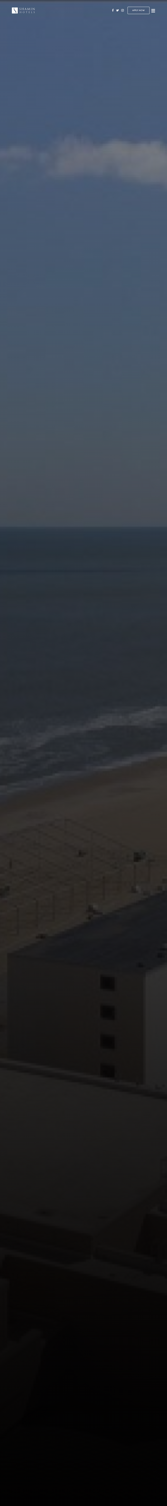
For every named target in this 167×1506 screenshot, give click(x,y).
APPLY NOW (138, 10)
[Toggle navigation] (153, 10)
